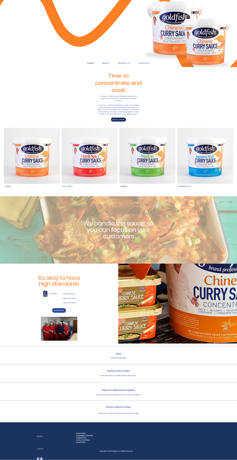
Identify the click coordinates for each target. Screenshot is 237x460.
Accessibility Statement (84, 435)
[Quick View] (32, 156)
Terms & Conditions (83, 440)
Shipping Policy (81, 438)
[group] (118, 158)
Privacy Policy (81, 433)
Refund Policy (81, 442)
